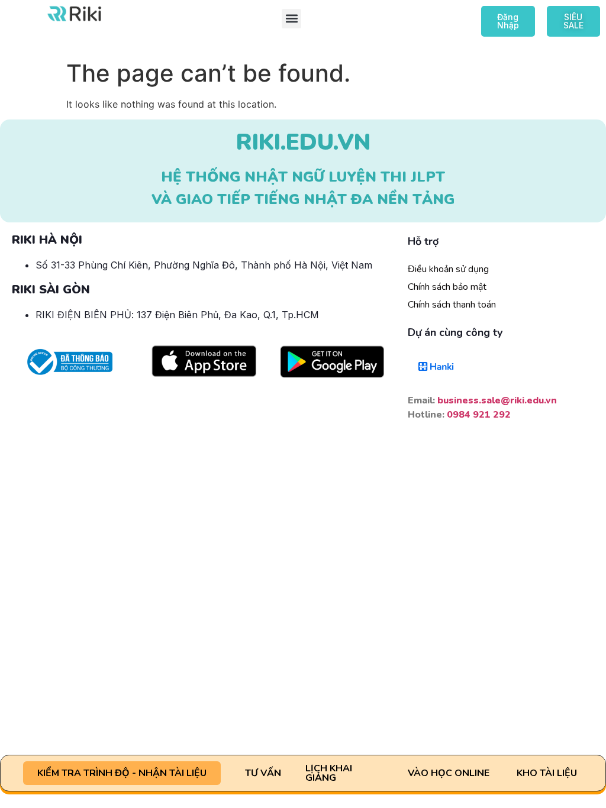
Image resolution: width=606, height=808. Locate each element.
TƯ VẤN (263, 773)
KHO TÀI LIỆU (547, 773)
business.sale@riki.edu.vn (497, 400)
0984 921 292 (479, 414)
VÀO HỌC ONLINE (448, 773)
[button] (291, 18)
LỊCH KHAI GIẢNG (328, 773)
